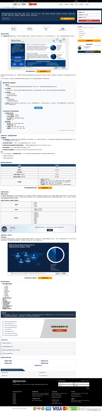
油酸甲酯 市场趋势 (8, 363)
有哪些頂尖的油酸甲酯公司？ (8, 353)
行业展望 (80, 29)
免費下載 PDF (68, 18)
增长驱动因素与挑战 (82, 33)
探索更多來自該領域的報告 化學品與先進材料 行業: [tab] (12, 369)
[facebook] (85, 381)
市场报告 (87, 4)
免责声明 (14, 400)
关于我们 (15, 1)
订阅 (87, 388)
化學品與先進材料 (7, 7)
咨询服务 (71, 4)
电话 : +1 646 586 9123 (75, 394)
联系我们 (14, 396)
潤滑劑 (49, 195)
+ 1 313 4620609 (55, 401)
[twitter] (88, 381)
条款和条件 (15, 403)
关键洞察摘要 (81, 31)
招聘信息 (14, 394)
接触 (19, 1)
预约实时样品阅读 (92, 51)
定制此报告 (50, 230)
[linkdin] (87, 381)
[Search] (87, 1)
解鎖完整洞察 (38, 107)
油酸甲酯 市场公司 (38, 365)
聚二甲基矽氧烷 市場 (43, 375)
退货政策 (14, 399)
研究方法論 (6, 18)
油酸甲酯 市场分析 (44, 360)
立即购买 (90, 20)
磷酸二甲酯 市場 (5, 372)
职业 (22, 1)
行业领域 (66, 4)
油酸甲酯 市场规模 (8, 360)
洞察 (77, 4)
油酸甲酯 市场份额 (44, 363)
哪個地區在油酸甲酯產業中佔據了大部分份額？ (11, 350)
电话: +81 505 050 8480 (56, 395)
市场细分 (80, 37)
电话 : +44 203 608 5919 (37, 400)
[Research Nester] (19, 4)
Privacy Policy (94, 410)
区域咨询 (81, 4)
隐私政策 (14, 402)
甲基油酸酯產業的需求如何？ (8, 346)
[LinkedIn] (10, 230)
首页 (1, 7)
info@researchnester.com (37, 395)
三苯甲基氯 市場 (42, 372)
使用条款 (14, 397)
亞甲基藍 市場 (4, 375)
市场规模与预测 (81, 35)
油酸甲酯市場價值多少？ (7, 343)
